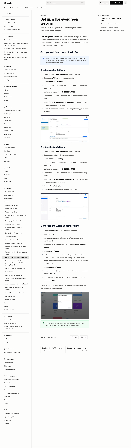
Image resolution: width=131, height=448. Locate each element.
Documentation (9, 8)
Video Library (41, 8)
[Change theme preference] (125, 2)
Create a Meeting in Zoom (110, 27)
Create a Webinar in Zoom (110, 24)
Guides (19, 8)
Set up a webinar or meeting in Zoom (110, 19)
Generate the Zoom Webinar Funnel (112, 30)
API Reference (29, 8)
